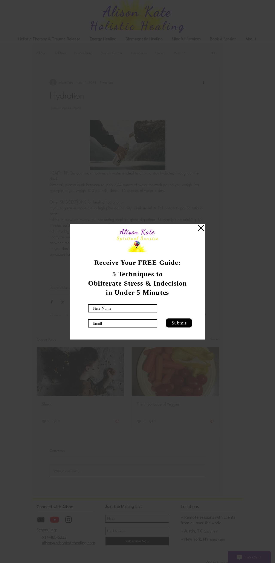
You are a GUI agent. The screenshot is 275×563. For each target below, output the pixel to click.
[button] (201, 228)
